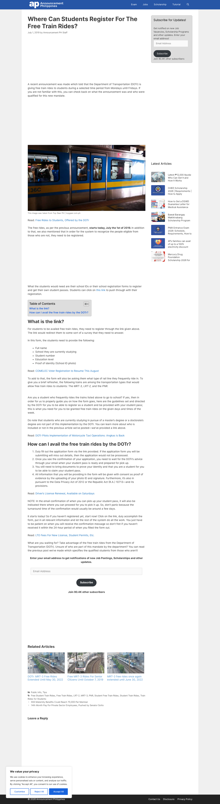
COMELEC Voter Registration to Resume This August (67, 370)
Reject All (39, 791)
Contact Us (154, 799)
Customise (19, 791)
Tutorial (176, 4)
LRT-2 (76, 695)
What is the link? (39, 308)
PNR (91, 695)
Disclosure (169, 799)
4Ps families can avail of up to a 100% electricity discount (179, 244)
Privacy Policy (184, 799)
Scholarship (160, 4)
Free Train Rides (64, 695)
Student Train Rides (129, 695)
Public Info (36, 692)
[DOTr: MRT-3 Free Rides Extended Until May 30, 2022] (46, 663)
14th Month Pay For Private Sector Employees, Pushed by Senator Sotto (67, 705)
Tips (45, 692)
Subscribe (86, 582)
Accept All (58, 791)
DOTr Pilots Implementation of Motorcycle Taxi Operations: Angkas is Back (80, 435)
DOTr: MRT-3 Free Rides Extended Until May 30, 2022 (45, 678)
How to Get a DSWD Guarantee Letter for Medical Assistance (178, 204)
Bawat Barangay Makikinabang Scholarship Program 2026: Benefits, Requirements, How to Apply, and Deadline (180, 217)
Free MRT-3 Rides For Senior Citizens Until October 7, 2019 (85, 678)
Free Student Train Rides (43, 695)
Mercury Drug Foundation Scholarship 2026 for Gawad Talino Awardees (179, 257)
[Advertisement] (86, 60)
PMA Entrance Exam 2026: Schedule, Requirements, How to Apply (180, 230)
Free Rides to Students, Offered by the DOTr (62, 220)
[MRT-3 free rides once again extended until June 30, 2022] (125, 663)
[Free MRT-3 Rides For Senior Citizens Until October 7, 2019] (85, 663)
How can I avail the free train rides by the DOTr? (58, 312)
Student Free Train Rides (106, 695)
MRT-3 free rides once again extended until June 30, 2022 (125, 678)
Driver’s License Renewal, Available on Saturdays (64, 493)
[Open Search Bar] (187, 4)
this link (100, 290)
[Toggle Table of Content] (84, 304)
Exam (134, 4)
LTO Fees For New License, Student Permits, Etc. (64, 535)
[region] (39, 782)
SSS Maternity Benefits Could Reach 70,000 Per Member (59, 702)
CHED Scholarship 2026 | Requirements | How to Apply (180, 191)
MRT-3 (84, 695)
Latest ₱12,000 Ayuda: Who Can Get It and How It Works (179, 177)
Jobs (145, 4)
